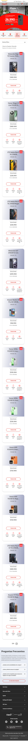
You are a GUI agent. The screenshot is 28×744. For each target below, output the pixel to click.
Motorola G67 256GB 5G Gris (13, 252)
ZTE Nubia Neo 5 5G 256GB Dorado (13, 154)
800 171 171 (12, 727)
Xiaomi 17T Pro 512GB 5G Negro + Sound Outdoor (13, 596)
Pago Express (18, 1)
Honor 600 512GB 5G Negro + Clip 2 (13, 498)
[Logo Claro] (4, 3)
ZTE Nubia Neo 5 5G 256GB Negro (13, 203)
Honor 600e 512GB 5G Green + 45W (13, 400)
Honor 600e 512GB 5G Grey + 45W (13, 350)
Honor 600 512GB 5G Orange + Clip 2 (13, 449)
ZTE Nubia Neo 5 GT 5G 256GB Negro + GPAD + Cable (13, 547)
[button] (21, 4)
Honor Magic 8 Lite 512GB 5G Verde (13, 104)
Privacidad (23, 735)
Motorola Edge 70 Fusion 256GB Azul (13, 55)
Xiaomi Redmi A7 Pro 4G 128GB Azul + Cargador (13, 301)
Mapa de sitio (5, 735)
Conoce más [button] (13, 85)
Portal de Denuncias (14, 735)
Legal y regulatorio (14, 738)
